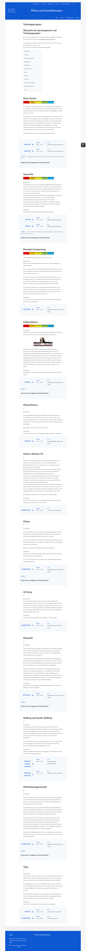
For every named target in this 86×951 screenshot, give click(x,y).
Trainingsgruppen (69, 17)
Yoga (25, 89)
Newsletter (11, 940)
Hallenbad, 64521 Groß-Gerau (54, 219)
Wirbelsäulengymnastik (29, 86)
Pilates (25, 72)
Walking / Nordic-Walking (29, 82)
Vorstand (78, 17)
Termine (62, 17)
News (56, 17)
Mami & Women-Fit (28, 68)
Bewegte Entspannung (28, 58)
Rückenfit (26, 79)
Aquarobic (26, 54)
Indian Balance (27, 61)
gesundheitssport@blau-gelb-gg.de (47, 39)
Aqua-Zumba (27, 51)
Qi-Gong (26, 75)
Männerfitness (27, 65)
